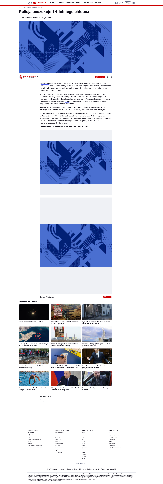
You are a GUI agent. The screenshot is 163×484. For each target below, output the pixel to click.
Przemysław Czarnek (59, 436)
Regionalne (87, 2)
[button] (121, 3)
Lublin (83, 458)
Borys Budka (58, 445)
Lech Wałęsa (58, 450)
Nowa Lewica (112, 443)
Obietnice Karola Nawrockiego (35, 445)
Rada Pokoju (31, 436)
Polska (52, 2)
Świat (60, 2)
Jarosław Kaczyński (59, 432)
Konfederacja (112, 439)
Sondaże (30, 443)
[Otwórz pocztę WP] (116, 2)
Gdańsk (83, 445)
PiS (109, 432)
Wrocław (84, 436)
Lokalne (83, 432)
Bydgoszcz (84, 447)
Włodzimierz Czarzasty (60, 447)
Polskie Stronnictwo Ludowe (115, 437)
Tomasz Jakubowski (29, 76)
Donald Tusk (58, 441)
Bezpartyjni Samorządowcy (115, 447)
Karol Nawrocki (58, 452)
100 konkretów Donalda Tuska (35, 447)
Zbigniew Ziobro (58, 437)
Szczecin (84, 441)
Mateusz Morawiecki (59, 434)
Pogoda (78, 2)
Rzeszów (84, 456)
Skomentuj (100, 77)
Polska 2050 (112, 445)
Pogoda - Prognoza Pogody (34, 439)
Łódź (83, 439)
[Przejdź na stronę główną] (30, 4)
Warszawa (84, 434)
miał (67, 101)
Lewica (110, 441)
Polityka (98, 2)
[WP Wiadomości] (41, 2)
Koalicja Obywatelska (114, 434)
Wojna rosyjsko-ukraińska (34, 434)
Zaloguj (128, 2)
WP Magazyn (31, 432)
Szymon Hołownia (59, 443)
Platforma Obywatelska (114, 436)
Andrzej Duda (58, 439)
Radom (83, 452)
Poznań (83, 443)
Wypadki (30, 441)
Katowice (84, 454)
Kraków (83, 437)
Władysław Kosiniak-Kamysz (61, 449)
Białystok (84, 449)
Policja (29, 437)
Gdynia (83, 450)
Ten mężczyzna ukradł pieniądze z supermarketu (70, 127)
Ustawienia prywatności (108, 469)
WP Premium (70, 2)
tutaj (60, 480)
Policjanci (45, 83)
